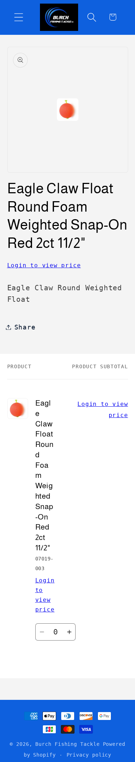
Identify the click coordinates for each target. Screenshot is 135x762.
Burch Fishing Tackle (67, 744)
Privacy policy (89, 755)
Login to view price (44, 265)
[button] (18, 17)
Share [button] (25, 327)
